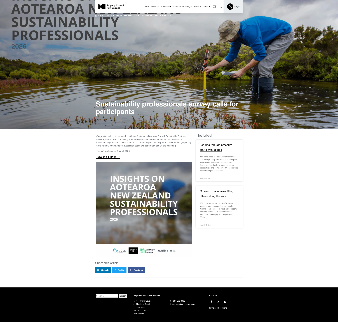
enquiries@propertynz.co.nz (183, 304)
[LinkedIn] (225, 302)
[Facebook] (211, 302)
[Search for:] (107, 296)
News (109, 16)
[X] (218, 302)
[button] (103, 270)
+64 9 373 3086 (178, 300)
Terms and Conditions (218, 307)
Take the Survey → (108, 156)
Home (100, 16)
